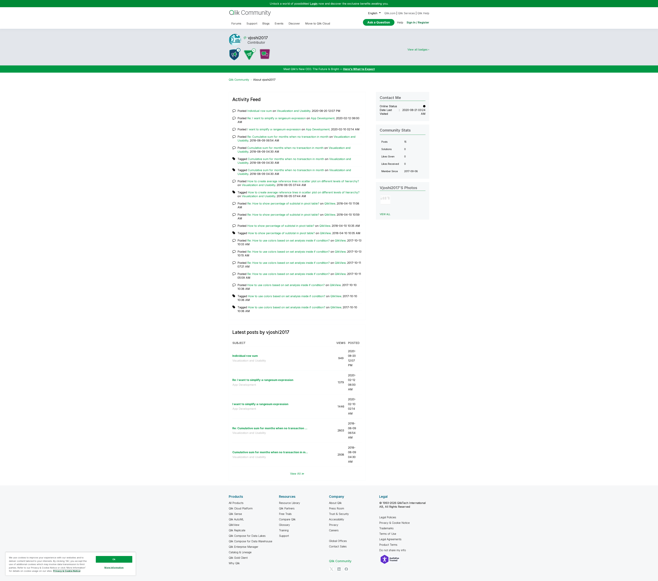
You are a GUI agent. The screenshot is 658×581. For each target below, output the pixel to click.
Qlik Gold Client (238, 557)
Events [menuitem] (279, 23)
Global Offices (338, 541)
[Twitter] (331, 569)
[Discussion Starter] (265, 54)
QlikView (329, 203)
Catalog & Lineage (240, 552)
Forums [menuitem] (236, 23)
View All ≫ (297, 473)
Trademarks (386, 528)
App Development (322, 118)
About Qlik (335, 503)
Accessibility (336, 519)
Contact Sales (338, 546)
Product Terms (388, 544)
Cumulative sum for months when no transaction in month (285, 148)
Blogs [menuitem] (266, 23)
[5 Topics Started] (235, 54)
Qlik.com (389, 13)
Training (284, 530)
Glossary (284, 525)
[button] (385, 200)
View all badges (417, 49)
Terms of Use (387, 533)
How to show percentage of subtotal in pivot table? (280, 225)
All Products (236, 503)
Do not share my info (393, 550)
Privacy (333, 525)
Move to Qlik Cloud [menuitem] (317, 23)
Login (314, 3)
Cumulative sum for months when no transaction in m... (270, 452)
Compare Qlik (287, 519)
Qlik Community (239, 79)
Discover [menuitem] (294, 23)
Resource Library (289, 503)
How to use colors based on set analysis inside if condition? (286, 285)
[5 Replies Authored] (250, 54)
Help (400, 22)
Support (284, 535)
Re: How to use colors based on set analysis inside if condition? (288, 240)
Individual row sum (259, 111)
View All (385, 214)
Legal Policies (387, 517)
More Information (114, 567)
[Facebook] (346, 569)
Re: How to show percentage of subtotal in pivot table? (283, 203)
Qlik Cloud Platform (241, 508)
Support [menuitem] (251, 23)
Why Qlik (234, 563)
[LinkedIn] (339, 569)
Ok (113, 559)
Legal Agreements (390, 539)
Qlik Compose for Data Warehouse (250, 541)
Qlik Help (423, 13)
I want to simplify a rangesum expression (274, 129)
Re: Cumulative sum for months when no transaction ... (269, 428)
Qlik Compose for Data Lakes (247, 535)
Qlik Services (406, 13)
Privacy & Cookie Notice (394, 522)
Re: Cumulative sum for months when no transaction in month (287, 136)
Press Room (336, 508)
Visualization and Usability (293, 111)
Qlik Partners (287, 508)
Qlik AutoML (236, 519)
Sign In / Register (418, 22)
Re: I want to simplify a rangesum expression (276, 118)
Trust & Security (339, 514)
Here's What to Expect (359, 69)
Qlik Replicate (237, 530)
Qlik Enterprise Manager (243, 546)
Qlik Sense (235, 514)
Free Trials (285, 514)
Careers (334, 530)
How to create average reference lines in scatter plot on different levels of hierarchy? (303, 181)
